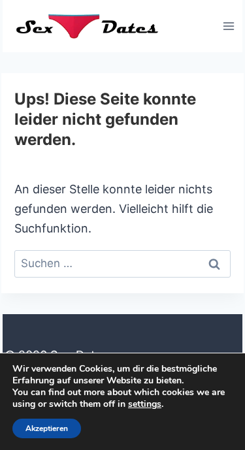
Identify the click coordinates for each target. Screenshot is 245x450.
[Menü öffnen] (228, 26)
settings (144, 404)
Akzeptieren (46, 428)
